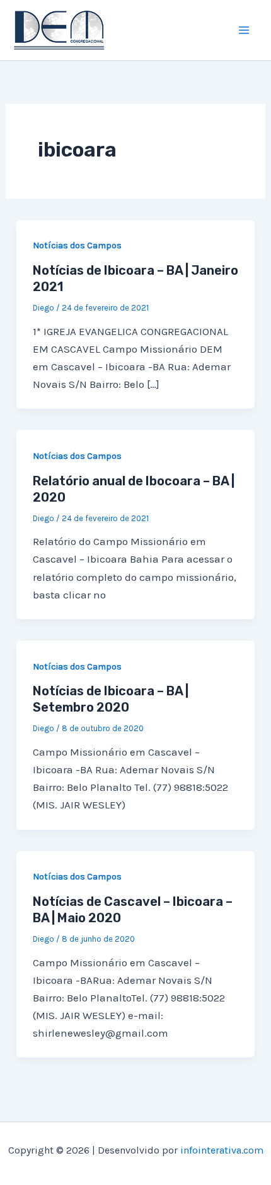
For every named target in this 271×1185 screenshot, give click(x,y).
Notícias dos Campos (77, 245)
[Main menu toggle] (244, 30)
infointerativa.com (221, 1150)
